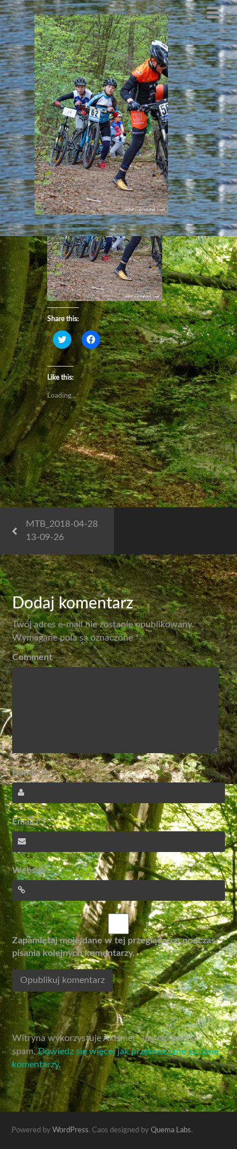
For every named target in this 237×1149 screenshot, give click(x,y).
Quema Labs (171, 1130)
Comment (32, 657)
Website (29, 870)
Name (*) (29, 772)
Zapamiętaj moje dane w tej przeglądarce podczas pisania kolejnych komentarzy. (113, 947)
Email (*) (28, 821)
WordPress (70, 1130)
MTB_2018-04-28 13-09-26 (62, 530)
